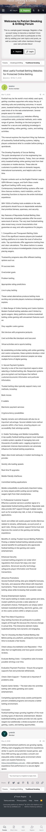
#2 (44, 741)
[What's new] (38, 10)
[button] (3, 10)
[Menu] (42, 4)
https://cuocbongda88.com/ (12, 116)
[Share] (40, 94)
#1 (44, 94)
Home (36, 800)
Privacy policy (22, 800)
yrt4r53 (12, 733)
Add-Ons (6, 807)
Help (30, 800)
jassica (7, 78)
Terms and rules (9, 800)
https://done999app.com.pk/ (13, 763)
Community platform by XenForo (22, 804)
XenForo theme (29, 807)
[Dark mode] (33, 10)
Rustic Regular (21, 797)
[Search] (43, 10)
